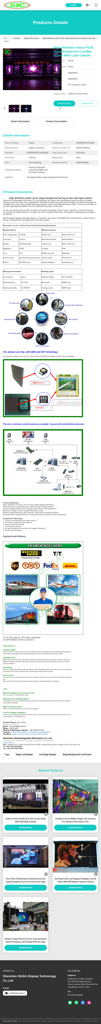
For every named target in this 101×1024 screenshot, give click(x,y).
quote (73, 5)
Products (16, 38)
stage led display (24, 754)
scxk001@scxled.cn (16, 993)
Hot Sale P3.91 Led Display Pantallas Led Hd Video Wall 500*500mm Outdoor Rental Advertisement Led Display (75, 880)
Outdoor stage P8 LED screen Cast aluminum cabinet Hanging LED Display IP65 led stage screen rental (25, 940)
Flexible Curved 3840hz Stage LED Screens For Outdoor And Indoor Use (75, 820)
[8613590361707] (70, 1002)
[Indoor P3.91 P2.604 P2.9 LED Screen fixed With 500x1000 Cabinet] (25, 796)
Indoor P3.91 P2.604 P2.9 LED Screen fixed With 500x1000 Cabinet (26, 820)
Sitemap (15, 1021)
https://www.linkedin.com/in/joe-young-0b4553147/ (31, 732)
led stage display (47, 754)
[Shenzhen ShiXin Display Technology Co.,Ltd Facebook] (83, 1002)
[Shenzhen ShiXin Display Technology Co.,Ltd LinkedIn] (89, 1002)
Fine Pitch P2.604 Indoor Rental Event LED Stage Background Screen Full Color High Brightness (26, 880)
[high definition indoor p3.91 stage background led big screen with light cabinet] (32, 72)
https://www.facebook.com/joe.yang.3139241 (30, 734)
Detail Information (20, 121)
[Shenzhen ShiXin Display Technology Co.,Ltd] (16, 5)
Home (7, 38)
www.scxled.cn (8, 743)
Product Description (56, 121)
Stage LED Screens (31, 38)
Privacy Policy (7, 1021)
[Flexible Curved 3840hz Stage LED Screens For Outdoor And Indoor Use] (75, 796)
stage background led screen (77, 754)
